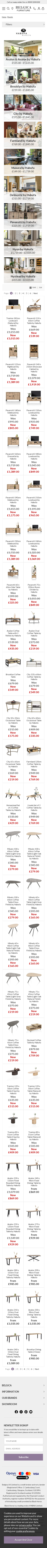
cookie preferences (25, 1531)
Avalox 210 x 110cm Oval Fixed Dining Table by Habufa (13, 1313)
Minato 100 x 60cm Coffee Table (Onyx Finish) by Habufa (13, 901)
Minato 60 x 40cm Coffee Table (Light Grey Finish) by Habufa (34, 901)
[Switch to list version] (38, 287)
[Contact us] (34, 8)
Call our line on (23, 2)
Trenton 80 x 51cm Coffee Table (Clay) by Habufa (13, 1136)
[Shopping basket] (43, 8)
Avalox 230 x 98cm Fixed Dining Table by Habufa (34, 1313)
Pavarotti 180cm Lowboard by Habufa (34, 456)
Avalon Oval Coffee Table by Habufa (34, 633)
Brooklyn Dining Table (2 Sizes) (34, 1350)
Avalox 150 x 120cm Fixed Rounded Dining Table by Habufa (13, 1228)
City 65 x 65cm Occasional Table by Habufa (13, 764)
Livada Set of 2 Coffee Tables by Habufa (34, 807)
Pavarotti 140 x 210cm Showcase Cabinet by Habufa (34, 368)
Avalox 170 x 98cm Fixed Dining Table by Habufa (34, 1228)
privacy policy (25, 1525)
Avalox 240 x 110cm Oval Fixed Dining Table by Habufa (13, 1353)
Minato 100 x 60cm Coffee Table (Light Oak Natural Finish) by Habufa (34, 854)
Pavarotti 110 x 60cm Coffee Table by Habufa (34, 320)
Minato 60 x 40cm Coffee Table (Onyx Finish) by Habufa (34, 947)
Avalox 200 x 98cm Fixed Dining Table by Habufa (34, 1274)
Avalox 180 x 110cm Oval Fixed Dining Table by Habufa (13, 1274)
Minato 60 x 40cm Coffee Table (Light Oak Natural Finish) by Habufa (13, 948)
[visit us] (12, 8)
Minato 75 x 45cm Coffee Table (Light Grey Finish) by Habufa (13, 995)
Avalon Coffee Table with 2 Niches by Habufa (13, 633)
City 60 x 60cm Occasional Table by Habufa (34, 720)
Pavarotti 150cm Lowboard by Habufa (34, 412)
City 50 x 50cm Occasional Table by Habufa (13, 720)
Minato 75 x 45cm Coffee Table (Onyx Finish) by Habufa (13, 1043)
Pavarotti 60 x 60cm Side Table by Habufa (13, 587)
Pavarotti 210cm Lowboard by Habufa (34, 499)
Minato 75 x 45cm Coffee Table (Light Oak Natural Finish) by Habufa (34, 996)
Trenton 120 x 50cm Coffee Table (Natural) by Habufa (34, 1090)
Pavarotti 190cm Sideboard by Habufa (13, 499)
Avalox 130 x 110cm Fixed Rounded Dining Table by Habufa (13, 1182)
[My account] (39, 8)
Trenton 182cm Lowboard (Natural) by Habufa (13, 322)
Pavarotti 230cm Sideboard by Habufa (13, 543)
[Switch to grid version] (31, 287)
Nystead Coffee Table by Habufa (34, 1041)
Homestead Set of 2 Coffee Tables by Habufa (13, 807)
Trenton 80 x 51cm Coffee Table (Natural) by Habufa (34, 1136)
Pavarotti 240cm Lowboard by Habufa (34, 543)
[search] (8, 8)
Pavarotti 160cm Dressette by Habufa (13, 456)
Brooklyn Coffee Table (13, 675)
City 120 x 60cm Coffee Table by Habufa (34, 676)
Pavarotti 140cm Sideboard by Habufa (13, 412)
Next (35, 293)
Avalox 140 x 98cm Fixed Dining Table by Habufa (34, 1182)
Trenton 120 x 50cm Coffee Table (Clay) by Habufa (13, 1090)
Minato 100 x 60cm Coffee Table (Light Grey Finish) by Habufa (13, 852)
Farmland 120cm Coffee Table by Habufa (34, 764)
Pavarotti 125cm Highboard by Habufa (13, 366)
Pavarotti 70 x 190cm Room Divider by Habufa (34, 588)
